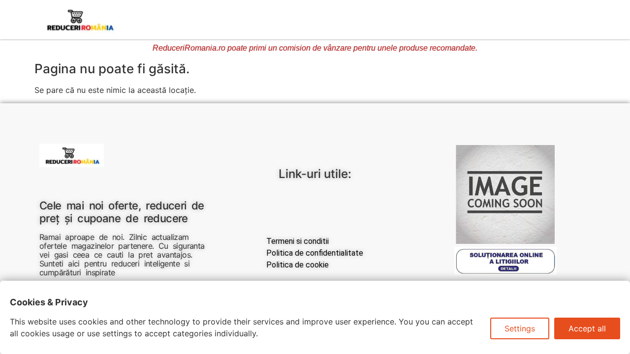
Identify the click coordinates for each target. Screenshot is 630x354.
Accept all (587, 328)
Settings (519, 328)
